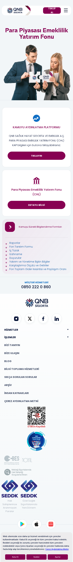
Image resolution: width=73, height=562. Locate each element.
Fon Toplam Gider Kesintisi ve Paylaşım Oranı (37, 269)
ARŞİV (8, 385)
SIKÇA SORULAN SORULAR (20, 377)
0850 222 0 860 (36, 287)
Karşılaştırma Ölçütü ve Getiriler (29, 265)
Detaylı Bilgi (36, 205)
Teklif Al (52, 10)
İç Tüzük (14, 250)
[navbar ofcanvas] (65, 10)
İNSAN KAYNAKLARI (16, 393)
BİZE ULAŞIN (11, 353)
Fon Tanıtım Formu (21, 246)
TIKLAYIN (36, 155)
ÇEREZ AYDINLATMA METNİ (21, 401)
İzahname (15, 254)
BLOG (8, 361)
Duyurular (15, 258)
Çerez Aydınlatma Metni (57, 549)
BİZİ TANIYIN (12, 345)
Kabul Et (15, 557)
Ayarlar (58, 557)
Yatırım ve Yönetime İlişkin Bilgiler (29, 261)
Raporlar (14, 243)
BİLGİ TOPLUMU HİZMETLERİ (21, 369)
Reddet (36, 557)
